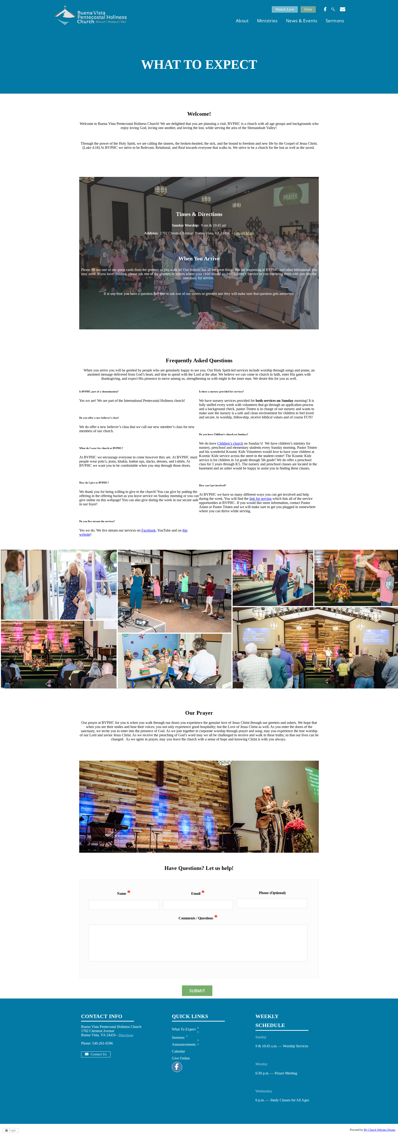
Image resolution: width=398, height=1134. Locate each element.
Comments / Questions (198, 918)
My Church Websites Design (379, 1129)
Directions (126, 1035)
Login (12, 1130)
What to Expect (184, 1029)
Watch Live (284, 9)
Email (198, 893)
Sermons (178, 1037)
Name (124, 893)
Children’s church (230, 443)
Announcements (184, 1044)
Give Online (181, 1058)
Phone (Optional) (272, 893)
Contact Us (99, 1054)
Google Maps (244, 233)
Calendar (178, 1051)
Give (308, 9)
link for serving (260, 499)
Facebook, (149, 530)
